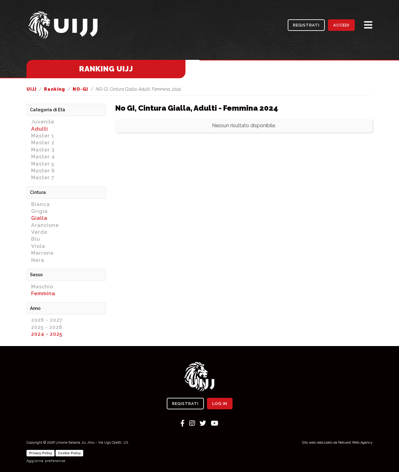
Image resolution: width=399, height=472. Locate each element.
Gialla (39, 218)
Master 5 (42, 164)
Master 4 (43, 157)
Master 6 (43, 171)
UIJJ (31, 89)
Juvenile (42, 122)
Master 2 (43, 143)
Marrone (42, 253)
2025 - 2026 (46, 327)
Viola (38, 246)
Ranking (54, 89)
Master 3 (43, 150)
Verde (39, 232)
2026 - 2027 (47, 320)
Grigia (39, 211)
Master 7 (43, 178)
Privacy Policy (40, 453)
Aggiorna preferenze (45, 461)
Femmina (43, 293)
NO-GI (80, 89)
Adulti (39, 129)
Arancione (45, 225)
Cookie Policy (69, 453)
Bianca (40, 204)
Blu (35, 239)
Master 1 (42, 136)
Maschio (42, 287)
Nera (37, 260)
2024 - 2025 (46, 334)
